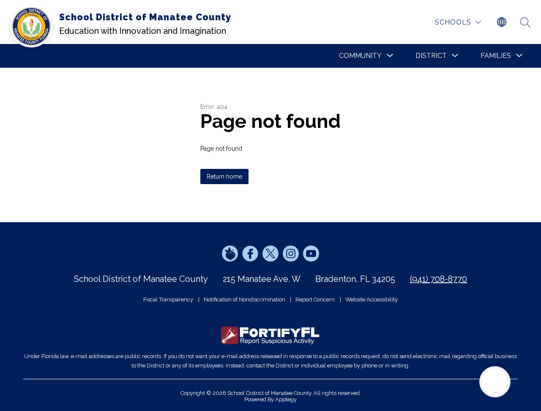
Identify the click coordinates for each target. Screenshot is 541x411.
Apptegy (286, 399)
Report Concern (315, 299)
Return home (224, 176)
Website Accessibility (371, 299)
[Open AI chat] (494, 381)
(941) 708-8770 (438, 279)
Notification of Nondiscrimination (244, 299)
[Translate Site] (502, 22)
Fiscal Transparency (168, 299)
